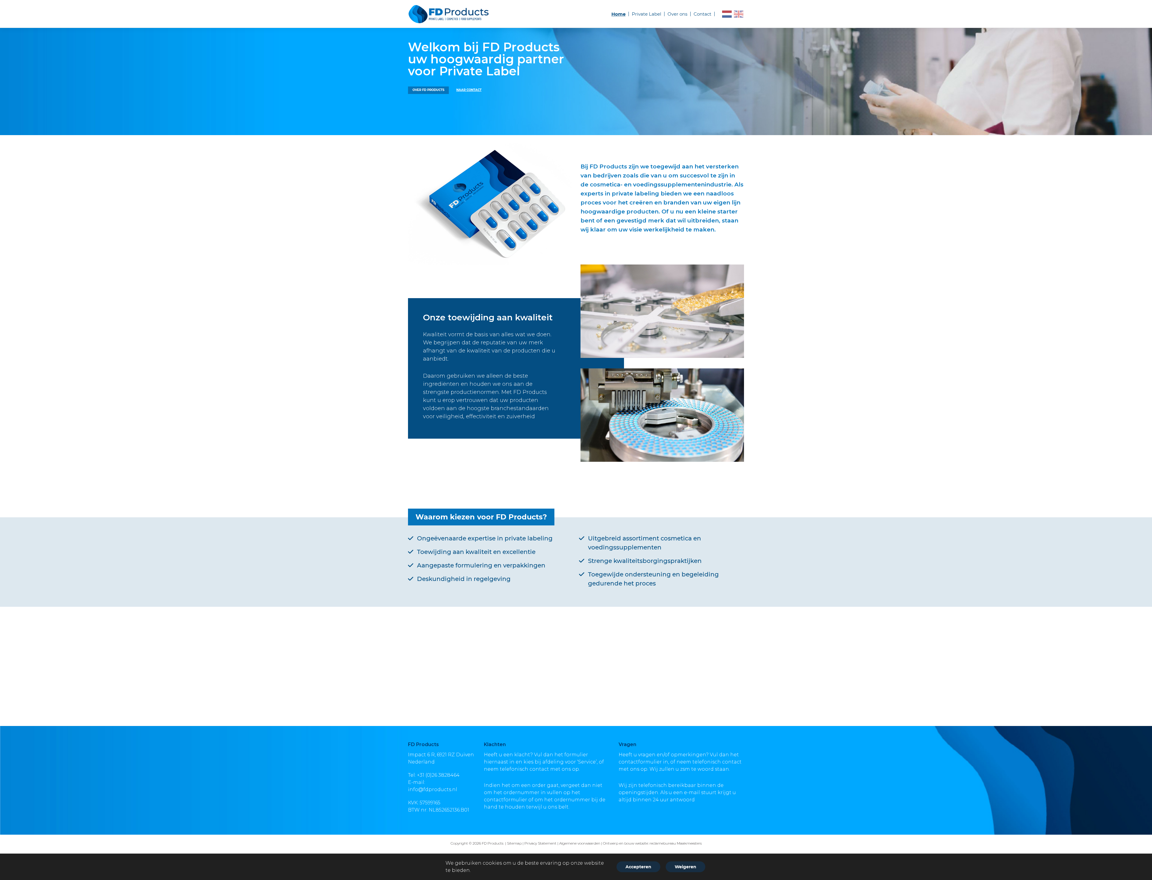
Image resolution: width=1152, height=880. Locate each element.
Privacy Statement (540, 843)
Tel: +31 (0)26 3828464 (434, 775)
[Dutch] (727, 14)
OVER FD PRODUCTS (428, 90)
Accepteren (638, 866)
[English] (739, 14)
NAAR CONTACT (469, 90)
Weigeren (685, 866)
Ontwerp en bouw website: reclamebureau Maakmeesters (652, 843)
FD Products (493, 843)
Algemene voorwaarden (579, 843)
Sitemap (514, 843)
